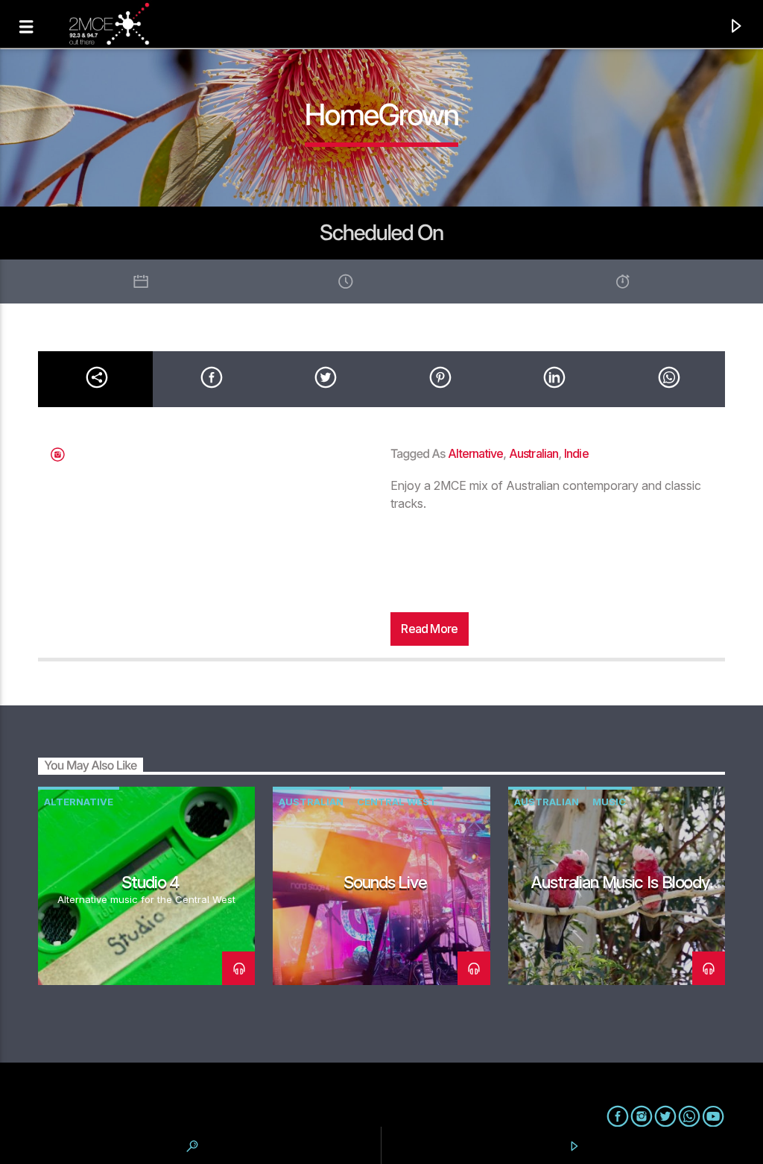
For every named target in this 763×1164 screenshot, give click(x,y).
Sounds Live (385, 882)
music (609, 802)
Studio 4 (150, 882)
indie (576, 453)
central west (397, 802)
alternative (475, 453)
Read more (429, 628)
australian (534, 453)
